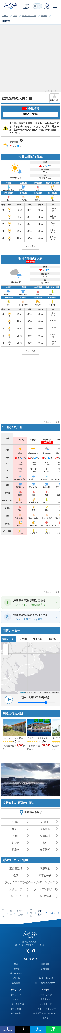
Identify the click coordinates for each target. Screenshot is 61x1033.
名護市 (45, 821)
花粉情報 (45, 969)
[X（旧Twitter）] (27, 951)
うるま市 (45, 828)
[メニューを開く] (55, 6)
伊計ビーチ (15, 896)
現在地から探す (33, 812)
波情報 (16, 999)
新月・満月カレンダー (45, 982)
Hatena (38, 1031)
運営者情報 (45, 999)
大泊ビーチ (15, 889)
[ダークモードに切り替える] (37, 6)
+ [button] (6, 647)
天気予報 (16, 978)
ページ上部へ (52, 913)
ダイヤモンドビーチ (45, 889)
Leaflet (22, 692)
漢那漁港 (45, 868)
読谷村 (16, 849)
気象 (15, 15)
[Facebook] (33, 951)
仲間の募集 (16, 1013)
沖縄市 (16, 842)
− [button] (6, 652)
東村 (44, 842)
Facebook (7, 1031)
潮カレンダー (16, 973)
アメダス (45, 973)
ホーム (5, 15)
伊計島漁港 (45, 896)
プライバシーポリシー (45, 1009)
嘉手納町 (45, 849)
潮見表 (16, 969)
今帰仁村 (45, 835)
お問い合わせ (45, 995)
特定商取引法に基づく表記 (45, 1013)
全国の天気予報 (29, 15)
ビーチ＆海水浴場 (15, 1004)
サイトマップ (45, 1004)
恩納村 (16, 828)
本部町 (16, 835)
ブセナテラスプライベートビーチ (17, 882)
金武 (15, 875)
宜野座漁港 (15, 868)
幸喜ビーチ (45, 875)
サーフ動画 (16, 1009)
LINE (53, 1031)
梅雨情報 (45, 964)
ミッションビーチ (45, 882)
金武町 (16, 821)
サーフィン (16, 995)
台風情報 (16, 982)
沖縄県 (44, 15)
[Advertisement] (30, 59)
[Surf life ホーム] (10, 6)
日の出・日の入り (45, 978)
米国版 (46, 1018)
